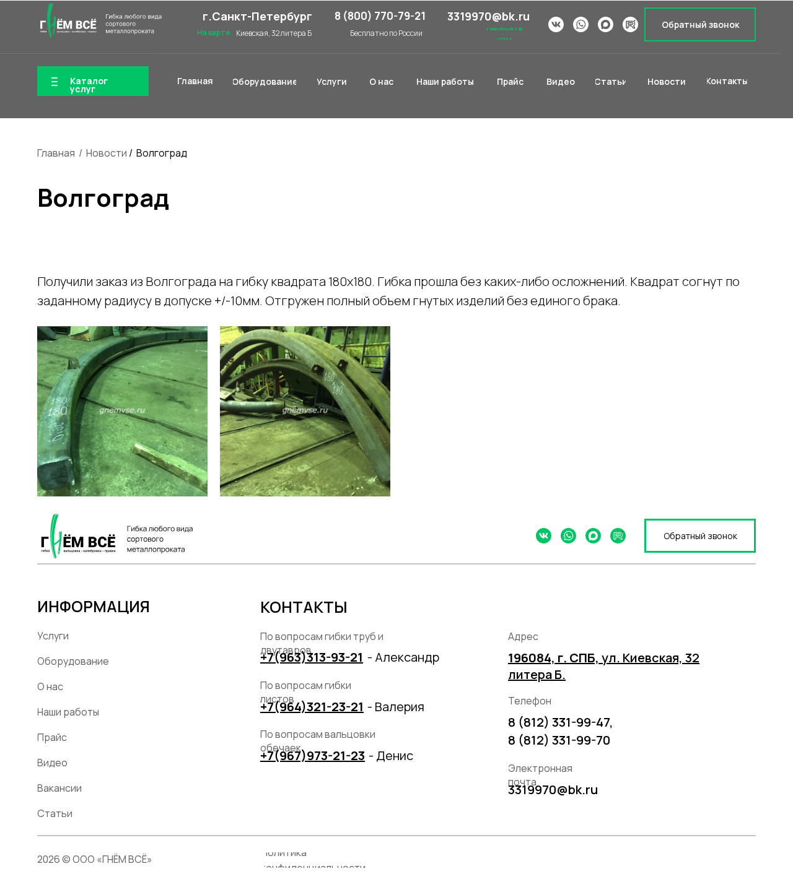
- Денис (391, 755)
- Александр (403, 657)
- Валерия (395, 706)
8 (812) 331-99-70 (559, 740)
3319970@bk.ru (488, 16)
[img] (99, 20)
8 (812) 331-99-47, (560, 722)
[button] (700, 24)
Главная (56, 153)
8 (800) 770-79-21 (380, 16)
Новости (106, 153)
